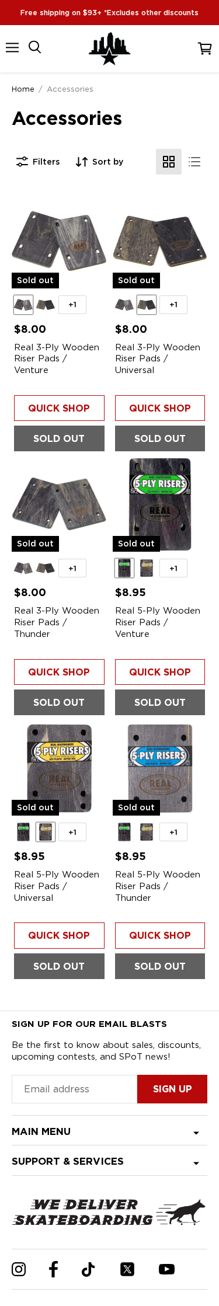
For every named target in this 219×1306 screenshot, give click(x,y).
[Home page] (109, 49)
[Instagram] (19, 1269)
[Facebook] (53, 1269)
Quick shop (59, 408)
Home (23, 88)
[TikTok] (88, 1269)
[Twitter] (127, 1269)
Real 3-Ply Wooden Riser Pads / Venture (56, 358)
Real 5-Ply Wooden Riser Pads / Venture (157, 622)
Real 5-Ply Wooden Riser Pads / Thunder (157, 886)
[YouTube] (167, 1269)
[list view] (194, 162)
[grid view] (169, 162)
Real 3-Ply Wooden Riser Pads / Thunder (56, 622)
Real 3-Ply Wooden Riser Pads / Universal (157, 358)
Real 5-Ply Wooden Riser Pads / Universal (56, 886)
